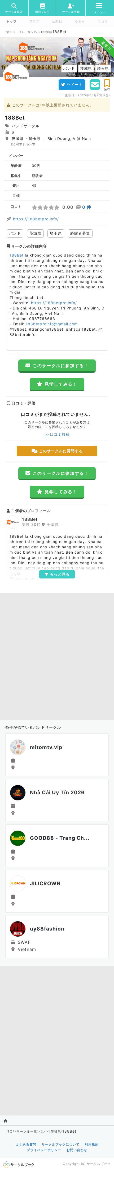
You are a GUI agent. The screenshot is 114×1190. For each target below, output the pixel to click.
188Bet (17, 255)
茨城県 (46, 32)
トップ (11, 21)
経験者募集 (80, 233)
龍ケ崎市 (16, 144)
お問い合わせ (77, 1150)
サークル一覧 (21, 32)
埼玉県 (56, 233)
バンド (36, 32)
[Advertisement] (57, 655)
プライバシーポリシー (44, 1150)
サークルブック (99, 1164)
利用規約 (92, 1144)
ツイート (75, 84)
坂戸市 (31, 144)
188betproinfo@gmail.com (52, 324)
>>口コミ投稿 (57, 434)
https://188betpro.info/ (36, 219)
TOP (8, 32)
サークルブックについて (61, 1144)
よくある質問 (26, 1144)
